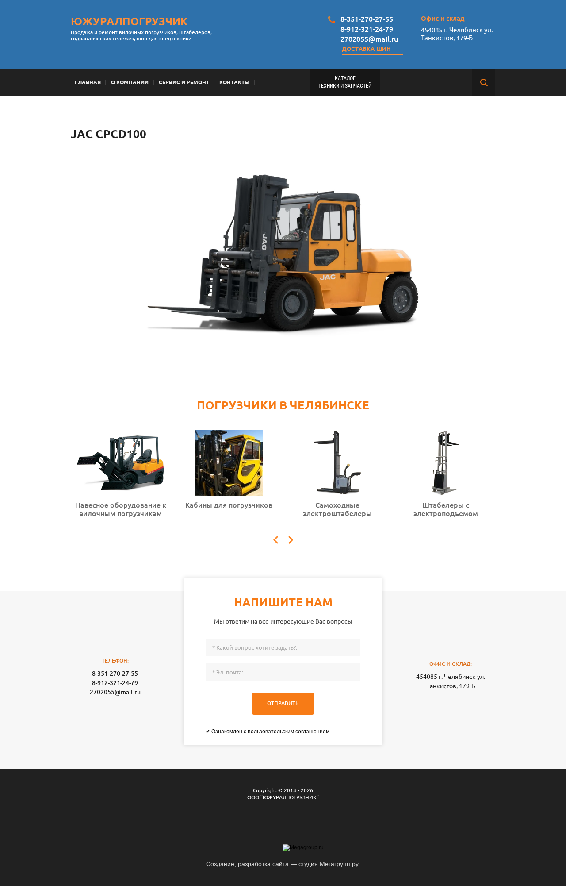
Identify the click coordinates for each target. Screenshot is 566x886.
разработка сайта (263, 863)
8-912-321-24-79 (366, 29)
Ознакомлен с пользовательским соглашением (270, 731)
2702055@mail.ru (369, 39)
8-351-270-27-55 (366, 19)
